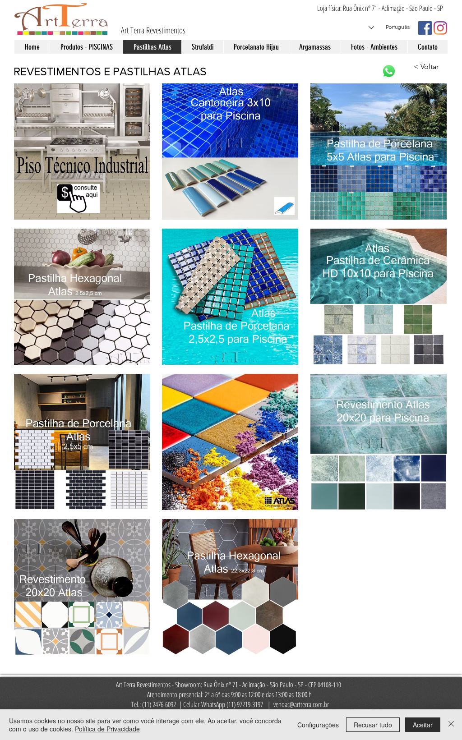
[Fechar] (451, 725)
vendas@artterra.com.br (301, 704)
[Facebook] (425, 28)
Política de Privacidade (107, 728)
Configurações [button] (318, 724)
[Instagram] (440, 28)
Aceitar (423, 724)
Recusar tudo (373, 724)
